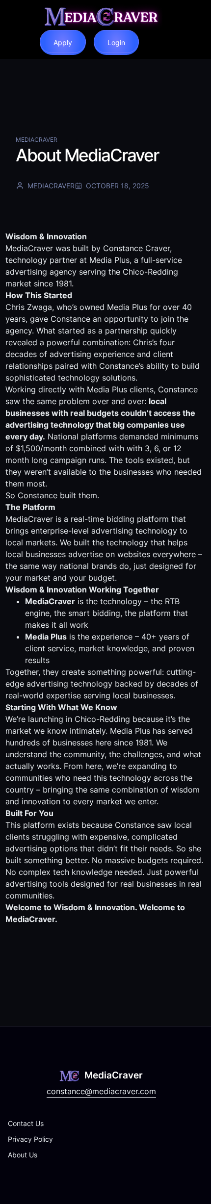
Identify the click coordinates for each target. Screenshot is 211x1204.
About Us (22, 1155)
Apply (62, 42)
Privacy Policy (30, 1139)
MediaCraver (36, 139)
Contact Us (26, 1123)
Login (116, 42)
